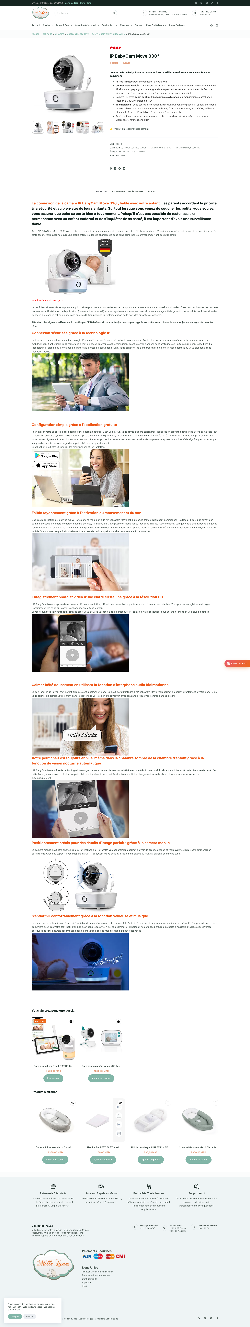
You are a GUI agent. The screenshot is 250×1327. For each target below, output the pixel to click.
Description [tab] (101, 191)
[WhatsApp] (217, 3)
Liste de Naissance (156, 25)
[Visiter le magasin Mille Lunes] (175, 1250)
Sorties (46, 25)
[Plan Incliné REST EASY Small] (101, 1120)
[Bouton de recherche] (114, 13)
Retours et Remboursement (96, 1275)
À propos (86, 1282)
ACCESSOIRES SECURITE (137, 148)
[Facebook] (196, 3)
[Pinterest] (119, 168)
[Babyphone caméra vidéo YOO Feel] (101, 1039)
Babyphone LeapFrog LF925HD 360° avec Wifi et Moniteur (66, 1066)
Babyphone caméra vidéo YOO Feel (101, 1066)
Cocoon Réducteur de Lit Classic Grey (55, 1147)
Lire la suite (53, 1078)
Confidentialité (89, 1279)
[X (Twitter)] (115, 168)
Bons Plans (85, 3)
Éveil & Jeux (108, 25)
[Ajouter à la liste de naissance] (71, 1021)
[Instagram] (201, 3)
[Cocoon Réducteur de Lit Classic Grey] (53, 1120)
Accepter (15, 1316)
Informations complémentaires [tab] (127, 191)
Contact (139, 25)
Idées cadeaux (177, 25)
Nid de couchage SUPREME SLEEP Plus (151, 1147)
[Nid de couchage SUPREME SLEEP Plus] (149, 1120)
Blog (84, 1286)
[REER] (115, 47)
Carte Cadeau (71, 3)
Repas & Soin (62, 25)
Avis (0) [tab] (151, 191)
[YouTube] (207, 3)
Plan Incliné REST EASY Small (101, 1147)
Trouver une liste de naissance (98, 1271)
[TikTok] (212, 3)
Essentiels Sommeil (134, 151)
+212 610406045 (147, 1228)
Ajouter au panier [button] (101, 1078)
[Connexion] (211, 25)
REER (123, 155)
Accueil (36, 25)
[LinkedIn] (124, 168)
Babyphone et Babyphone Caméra (170, 148)
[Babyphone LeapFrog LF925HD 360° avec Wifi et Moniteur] (53, 1039)
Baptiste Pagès (86, 1318)
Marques (124, 25)
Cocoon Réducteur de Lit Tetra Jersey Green (201, 1147)
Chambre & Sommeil (85, 25)
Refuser (29, 1316)
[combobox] (83, 13)
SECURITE (195, 148)
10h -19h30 (205, 14)
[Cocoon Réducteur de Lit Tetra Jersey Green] (196, 1120)
